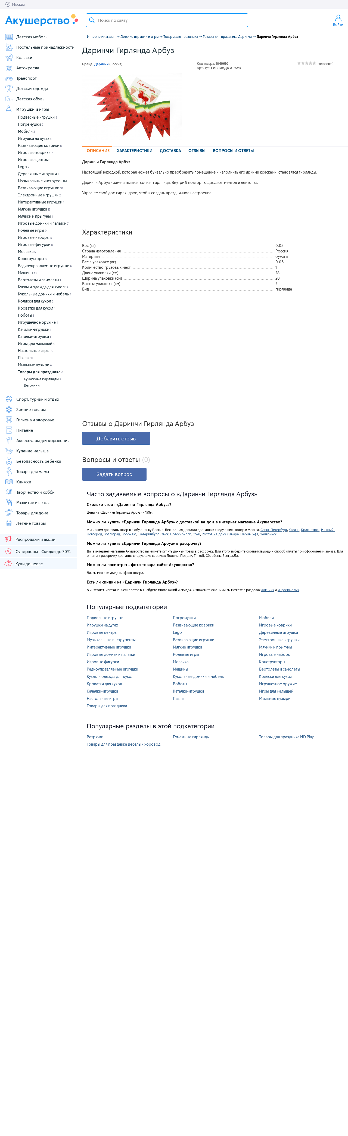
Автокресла (27, 67)
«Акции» (267, 590)
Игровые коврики (35, 152)
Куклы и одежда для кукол (43, 287)
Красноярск (310, 530)
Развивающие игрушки (40, 188)
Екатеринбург (148, 534)
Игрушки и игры (32, 109)
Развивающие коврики (40, 145)
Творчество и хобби (35, 492)
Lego (23, 166)
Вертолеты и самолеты (39, 279)
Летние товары (31, 523)
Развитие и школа (33, 502)
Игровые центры (34, 159)
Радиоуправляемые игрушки (45, 265)
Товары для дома (32, 512)
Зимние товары (31, 409)
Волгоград (112, 534)
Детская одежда (32, 88)
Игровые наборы (35, 237)
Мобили (26, 131)
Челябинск (268, 534)
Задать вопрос (114, 474)
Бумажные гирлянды (42, 379)
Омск (164, 534)
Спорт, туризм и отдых (37, 399)
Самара (233, 534)
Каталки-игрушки (34, 336)
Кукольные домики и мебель (44, 294)
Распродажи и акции (35, 539)
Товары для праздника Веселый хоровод (123, 744)
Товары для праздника (40, 371)
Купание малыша (32, 450)
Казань (294, 530)
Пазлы (25, 357)
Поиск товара (92, 20)
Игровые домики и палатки (43, 223)
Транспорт (26, 78)
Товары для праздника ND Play (286, 736)
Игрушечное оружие (38, 322)
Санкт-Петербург (273, 530)
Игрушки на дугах (35, 138)
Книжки (23, 481)
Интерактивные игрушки (41, 202)
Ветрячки (33, 385)
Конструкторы (32, 258)
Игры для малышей (36, 343)
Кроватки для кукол (36, 308)
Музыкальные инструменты (43, 180)
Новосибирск (180, 534)
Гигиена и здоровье (35, 419)
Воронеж (129, 534)
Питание (24, 430)
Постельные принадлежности (45, 47)
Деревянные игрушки (39, 173)
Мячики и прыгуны (35, 216)
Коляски (24, 57)
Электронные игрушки (39, 195)
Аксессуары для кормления (43, 440)
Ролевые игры (32, 230)
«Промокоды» (288, 590)
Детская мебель (32, 36)
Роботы (26, 315)
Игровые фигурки (35, 244)
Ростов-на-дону (214, 534)
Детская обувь (30, 98)
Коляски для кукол (36, 301)
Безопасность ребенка (38, 461)
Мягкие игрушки (34, 209)
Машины (27, 272)
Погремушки (31, 124)
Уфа (255, 534)
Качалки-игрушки (34, 329)
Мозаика (27, 251)
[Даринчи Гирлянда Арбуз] (132, 106)
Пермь (245, 534)
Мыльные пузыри (35, 364)
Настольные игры (35, 350)
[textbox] (167, 20)
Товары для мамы (32, 471)
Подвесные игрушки (37, 117)
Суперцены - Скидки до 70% (42, 551)
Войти (338, 24)
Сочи (196, 534)
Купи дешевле (29, 563)
